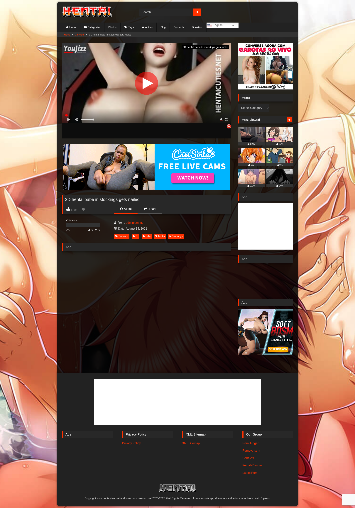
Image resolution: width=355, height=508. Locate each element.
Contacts (179, 27)
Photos (112, 27)
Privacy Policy (131, 443)
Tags (131, 27)
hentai (161, 236)
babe (148, 236)
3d (137, 236)
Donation (197, 27)
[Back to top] (343, 497)
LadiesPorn (250, 472)
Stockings (177, 236)
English (217, 25)
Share (152, 208)
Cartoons (79, 34)
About (127, 208)
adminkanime (134, 222)
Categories (94, 27)
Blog (163, 27)
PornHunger (250, 443)
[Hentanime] (87, 12)
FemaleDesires (252, 465)
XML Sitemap (191, 443)
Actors (149, 27)
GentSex (248, 458)
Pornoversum (251, 450)
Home (72, 27)
